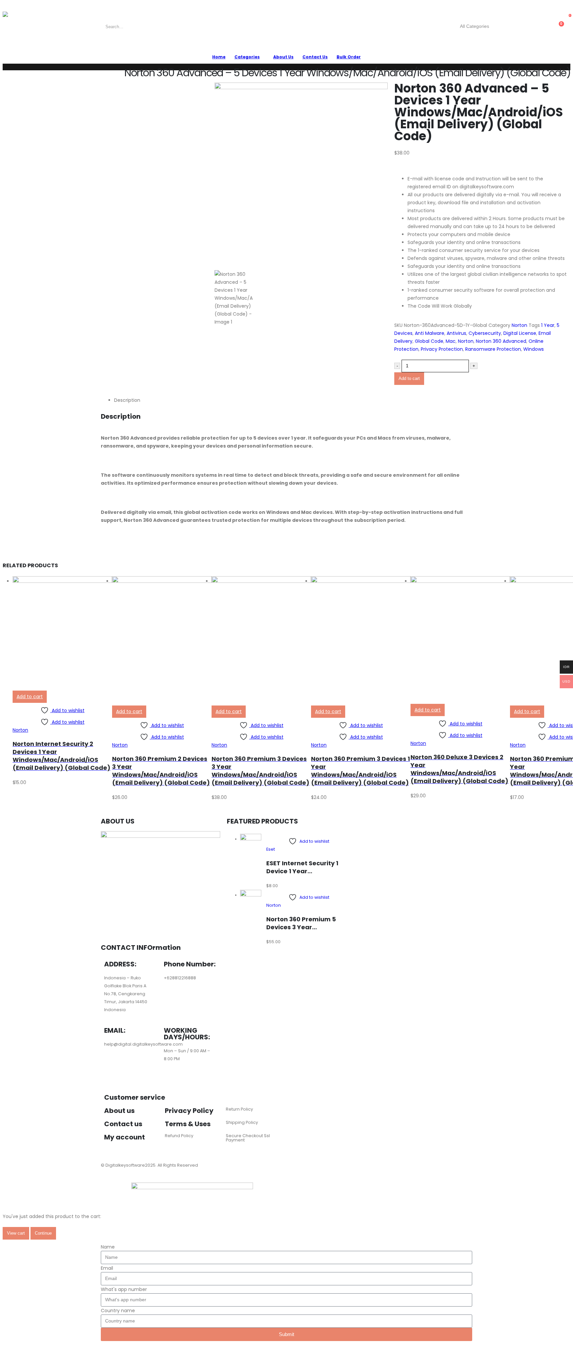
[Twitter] (147, 1070)
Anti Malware (429, 333)
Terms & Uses (188, 1124)
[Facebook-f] (130, 1070)
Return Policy (239, 1109)
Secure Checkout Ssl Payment (248, 1138)
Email (107, 1268)
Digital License (519, 333)
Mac (451, 341)
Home (218, 57)
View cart (16, 1233)
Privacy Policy (189, 1110)
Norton (519, 325)
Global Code (429, 341)
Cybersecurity (485, 333)
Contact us (123, 1124)
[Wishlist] (545, 27)
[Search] (509, 26)
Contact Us (315, 57)
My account (124, 1137)
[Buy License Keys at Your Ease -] (19, 26)
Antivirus (456, 333)
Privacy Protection (442, 349)
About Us (283, 57)
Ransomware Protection (493, 349)
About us (119, 1110)
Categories (247, 57)
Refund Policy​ (179, 1135)
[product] (62, 633)
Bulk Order (349, 57)
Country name (118, 1310)
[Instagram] (112, 1070)
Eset (270, 849)
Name (108, 1247)
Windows (533, 349)
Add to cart (409, 378)
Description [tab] (127, 400)
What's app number (124, 1289)
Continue (43, 1233)
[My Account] (535, 27)
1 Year (547, 325)
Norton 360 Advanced (501, 341)
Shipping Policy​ (242, 1122)
